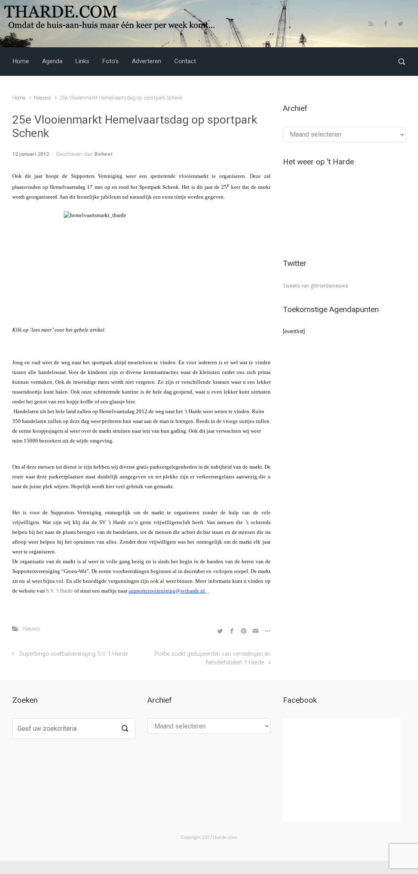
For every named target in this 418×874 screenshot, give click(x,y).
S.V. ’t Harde (59, 591)
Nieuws (42, 98)
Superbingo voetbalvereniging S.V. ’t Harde (73, 654)
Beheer (103, 154)
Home (18, 98)
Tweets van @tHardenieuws (315, 286)
